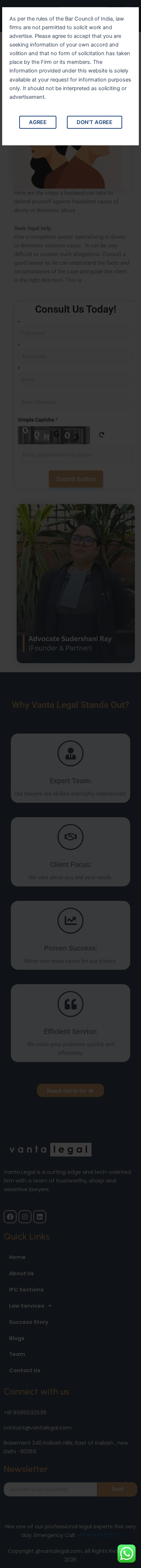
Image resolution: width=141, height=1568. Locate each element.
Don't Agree (94, 122)
